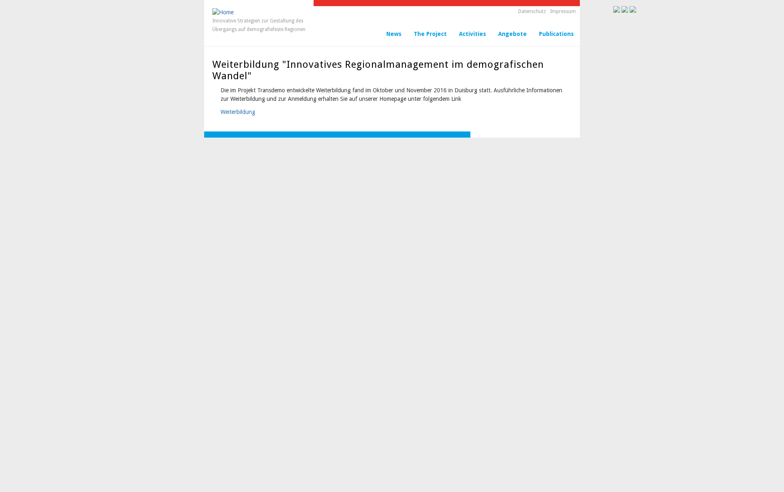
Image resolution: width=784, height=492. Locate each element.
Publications (556, 34)
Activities (472, 34)
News (393, 34)
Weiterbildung (237, 112)
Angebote (512, 34)
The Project (430, 34)
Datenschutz (532, 11)
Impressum (563, 11)
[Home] (223, 12)
